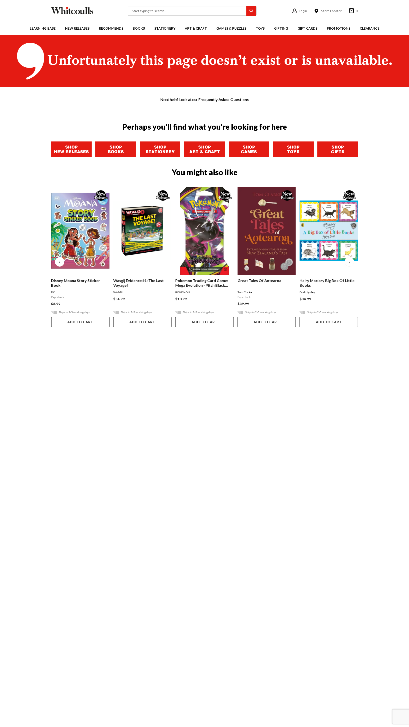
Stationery (164, 28)
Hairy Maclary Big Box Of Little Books (327, 282)
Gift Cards (307, 28)
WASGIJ (118, 292)
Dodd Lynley (307, 292)
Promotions (338, 28)
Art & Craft (196, 28)
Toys (260, 28)
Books (139, 28)
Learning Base (43, 28)
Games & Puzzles (231, 28)
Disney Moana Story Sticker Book (75, 282)
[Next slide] (349, 262)
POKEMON (182, 292)
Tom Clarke (244, 292)
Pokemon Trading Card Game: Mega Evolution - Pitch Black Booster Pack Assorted (201, 283)
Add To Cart (80, 322)
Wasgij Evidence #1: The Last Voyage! (138, 282)
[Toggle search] (251, 11)
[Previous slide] (59, 262)
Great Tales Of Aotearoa (259, 280)
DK (53, 292)
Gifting (281, 28)
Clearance (369, 28)
